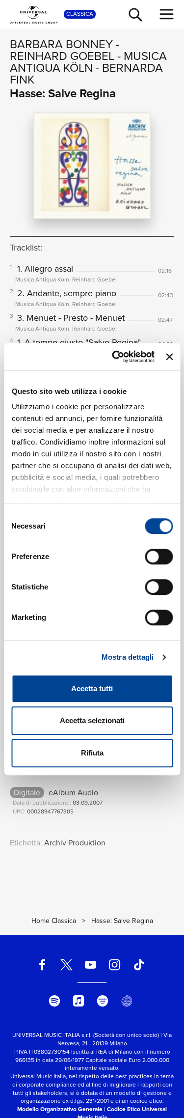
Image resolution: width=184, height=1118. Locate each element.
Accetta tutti (92, 688)
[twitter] (66, 964)
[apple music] (78, 1000)
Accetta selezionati (92, 720)
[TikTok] (139, 964)
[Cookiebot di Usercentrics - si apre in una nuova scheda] (116, 356)
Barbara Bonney (61, 44)
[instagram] (115, 964)
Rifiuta (92, 753)
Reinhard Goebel (62, 56)
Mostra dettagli (128, 657)
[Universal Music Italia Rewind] (126, 1000)
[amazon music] (102, 1000)
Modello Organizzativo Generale (60, 1109)
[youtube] (90, 964)
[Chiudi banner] (169, 356)
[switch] (159, 556)
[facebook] (42, 964)
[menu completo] (167, 14)
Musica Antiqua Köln (88, 62)
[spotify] (54, 1000)
